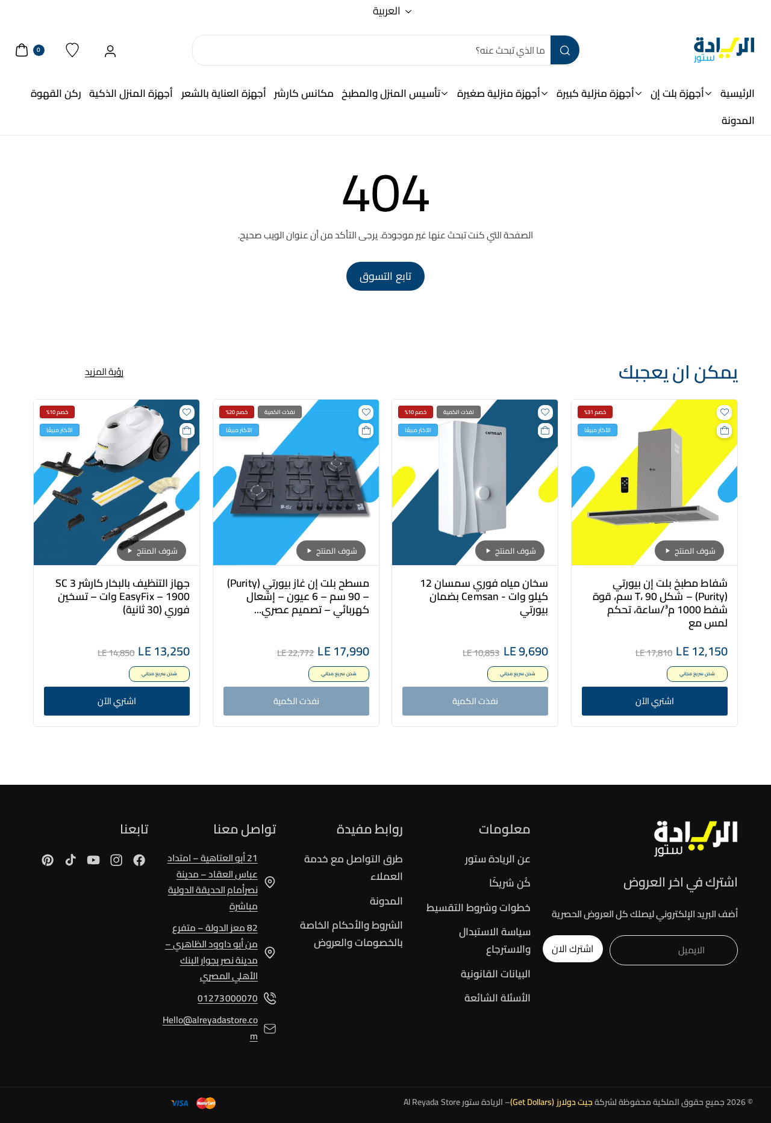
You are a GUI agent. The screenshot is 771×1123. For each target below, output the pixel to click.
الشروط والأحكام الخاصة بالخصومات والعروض (351, 933)
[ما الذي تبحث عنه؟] (565, 50)
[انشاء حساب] (110, 50)
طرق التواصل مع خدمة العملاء (353, 868)
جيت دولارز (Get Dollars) (551, 1102)
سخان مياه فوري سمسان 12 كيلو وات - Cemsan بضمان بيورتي (484, 596)
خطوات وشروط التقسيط (478, 907)
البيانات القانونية (496, 973)
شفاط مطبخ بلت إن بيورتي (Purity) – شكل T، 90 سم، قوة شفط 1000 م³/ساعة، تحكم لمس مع (660, 603)
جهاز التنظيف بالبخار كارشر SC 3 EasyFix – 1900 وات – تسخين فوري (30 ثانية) (122, 596)
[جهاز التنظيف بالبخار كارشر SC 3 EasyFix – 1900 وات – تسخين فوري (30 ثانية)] (116, 482)
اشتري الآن (654, 701)
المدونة (386, 901)
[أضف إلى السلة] (724, 430)
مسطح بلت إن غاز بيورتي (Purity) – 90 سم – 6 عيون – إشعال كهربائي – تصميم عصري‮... (298, 596)
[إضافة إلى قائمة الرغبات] (724, 412)
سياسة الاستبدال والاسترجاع (494, 940)
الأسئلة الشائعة (497, 997)
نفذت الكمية (475, 701)
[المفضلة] (73, 50)
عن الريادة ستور (498, 859)
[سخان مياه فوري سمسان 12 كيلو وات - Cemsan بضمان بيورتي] (475, 482)
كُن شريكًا (510, 883)
